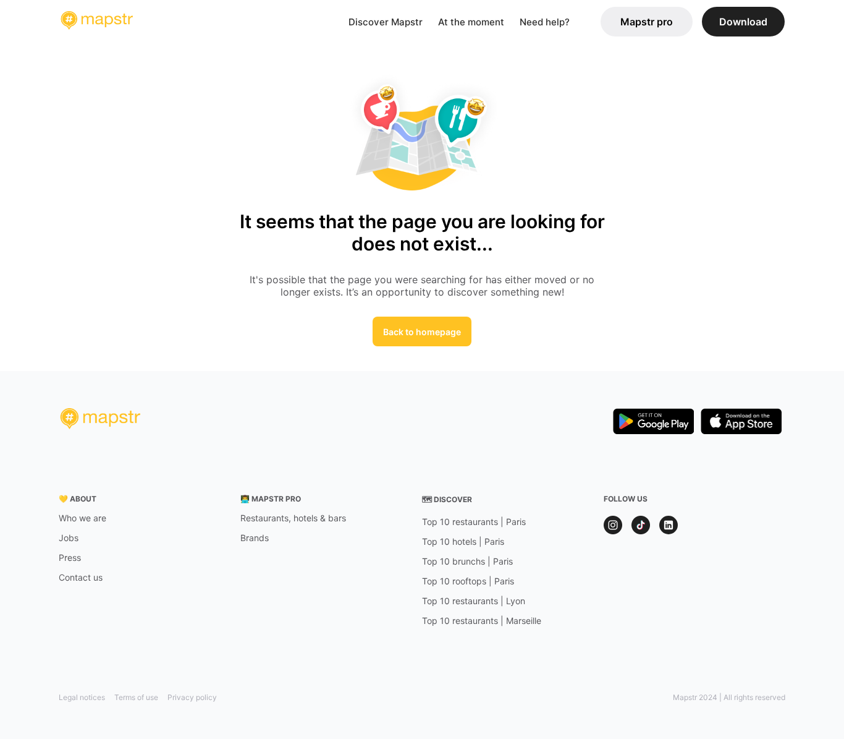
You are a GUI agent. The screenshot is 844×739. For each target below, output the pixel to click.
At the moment (471, 22)
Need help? (545, 22)
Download (743, 21)
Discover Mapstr (385, 22)
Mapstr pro (646, 21)
